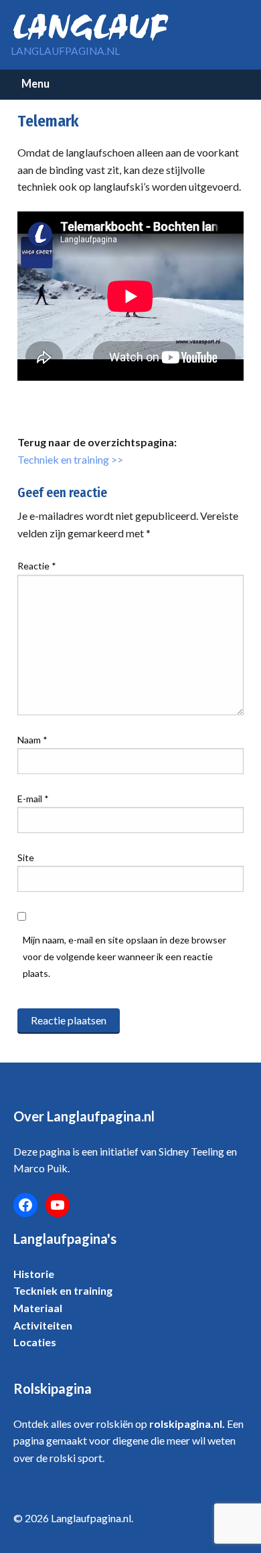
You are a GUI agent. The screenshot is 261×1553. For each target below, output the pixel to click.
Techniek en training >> (70, 459)
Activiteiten (42, 1325)
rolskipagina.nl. (187, 1423)
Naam (32, 739)
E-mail (33, 798)
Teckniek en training (62, 1290)
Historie (33, 1273)
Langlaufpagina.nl (65, 51)
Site (25, 857)
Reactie (36, 565)
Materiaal (37, 1307)
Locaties (34, 1342)
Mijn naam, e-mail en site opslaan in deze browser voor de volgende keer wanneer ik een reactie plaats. (124, 956)
